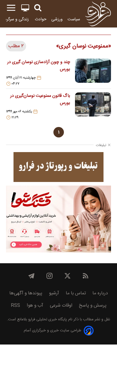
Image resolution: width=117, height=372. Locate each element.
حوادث (40, 19)
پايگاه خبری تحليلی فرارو (47, 319)
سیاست (74, 19)
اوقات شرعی (61, 305)
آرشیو (54, 293)
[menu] (11, 8)
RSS (15, 305)
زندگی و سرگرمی (15, 19)
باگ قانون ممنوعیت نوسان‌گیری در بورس (40, 99)
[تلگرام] (31, 275)
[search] (37, 8)
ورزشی (57, 19)
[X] (67, 275)
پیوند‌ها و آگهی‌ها (25, 293)
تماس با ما (76, 293)
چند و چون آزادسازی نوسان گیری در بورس (38, 66)
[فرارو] (98, 13)
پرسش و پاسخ (92, 305)
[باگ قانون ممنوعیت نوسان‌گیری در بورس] (93, 106)
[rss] (85, 275)
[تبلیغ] (59, 167)
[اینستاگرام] (49, 275)
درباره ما (100, 293)
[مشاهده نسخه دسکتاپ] (25, 8)
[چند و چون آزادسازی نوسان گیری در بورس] (93, 72)
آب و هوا (35, 305)
